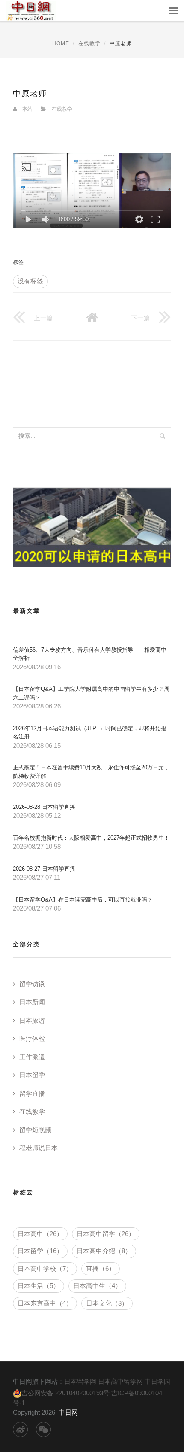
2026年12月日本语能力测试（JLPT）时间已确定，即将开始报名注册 (89, 732)
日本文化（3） (107, 1303)
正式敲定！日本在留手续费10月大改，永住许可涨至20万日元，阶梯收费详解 (91, 771)
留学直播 (32, 1093)
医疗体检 (32, 1038)
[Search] (162, 435)
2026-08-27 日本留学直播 (44, 869)
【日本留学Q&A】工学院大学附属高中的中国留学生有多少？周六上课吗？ (91, 693)
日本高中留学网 (120, 1381)
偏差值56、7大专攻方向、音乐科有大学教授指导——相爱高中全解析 (89, 654)
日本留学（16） (40, 1251)
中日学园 (157, 1381)
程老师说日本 (38, 1147)
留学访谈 (32, 983)
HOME (60, 43)
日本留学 (32, 1074)
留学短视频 (35, 1129)
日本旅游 (32, 1020)
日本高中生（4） (97, 1285)
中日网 (68, 1412)
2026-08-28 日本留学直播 (44, 807)
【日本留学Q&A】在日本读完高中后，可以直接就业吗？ (83, 899)
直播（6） (100, 1268)
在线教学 (89, 43)
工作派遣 (32, 1056)
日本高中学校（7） (45, 1268)
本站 (27, 109)
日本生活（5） (38, 1285)
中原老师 (30, 93)
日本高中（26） (40, 1233)
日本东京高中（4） (45, 1303)
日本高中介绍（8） (104, 1251)
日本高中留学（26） (106, 1233)
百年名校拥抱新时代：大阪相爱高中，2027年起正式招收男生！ (91, 838)
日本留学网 (80, 1381)
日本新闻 (32, 1001)
